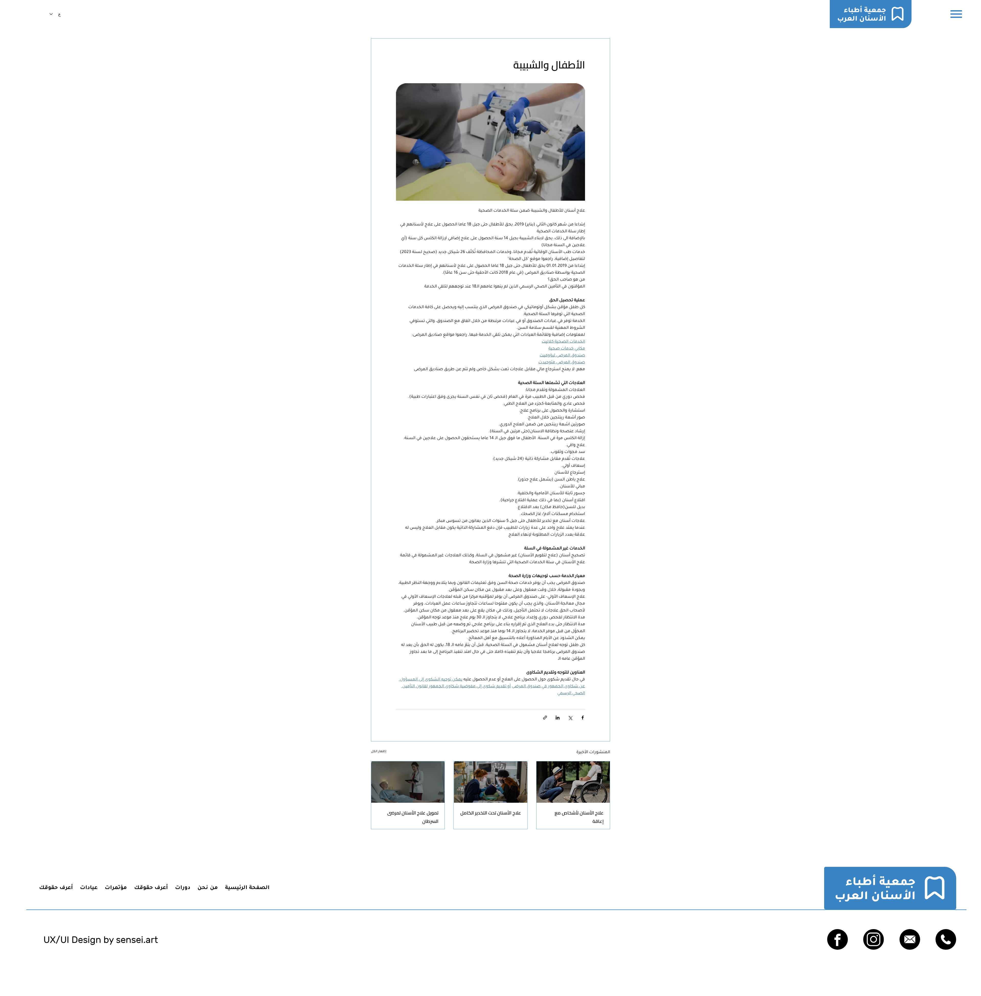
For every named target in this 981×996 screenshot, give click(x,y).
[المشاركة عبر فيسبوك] (582, 717)
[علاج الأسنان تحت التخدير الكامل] (490, 782)
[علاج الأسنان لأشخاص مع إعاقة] (573, 782)
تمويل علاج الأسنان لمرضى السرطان (412, 817)
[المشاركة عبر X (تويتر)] (570, 717)
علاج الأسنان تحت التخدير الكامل (490, 813)
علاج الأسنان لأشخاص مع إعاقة (579, 817)
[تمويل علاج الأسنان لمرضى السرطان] (408, 782)
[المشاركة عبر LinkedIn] (557, 717)
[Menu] (956, 14)
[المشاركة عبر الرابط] (545, 717)
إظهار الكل (378, 751)
